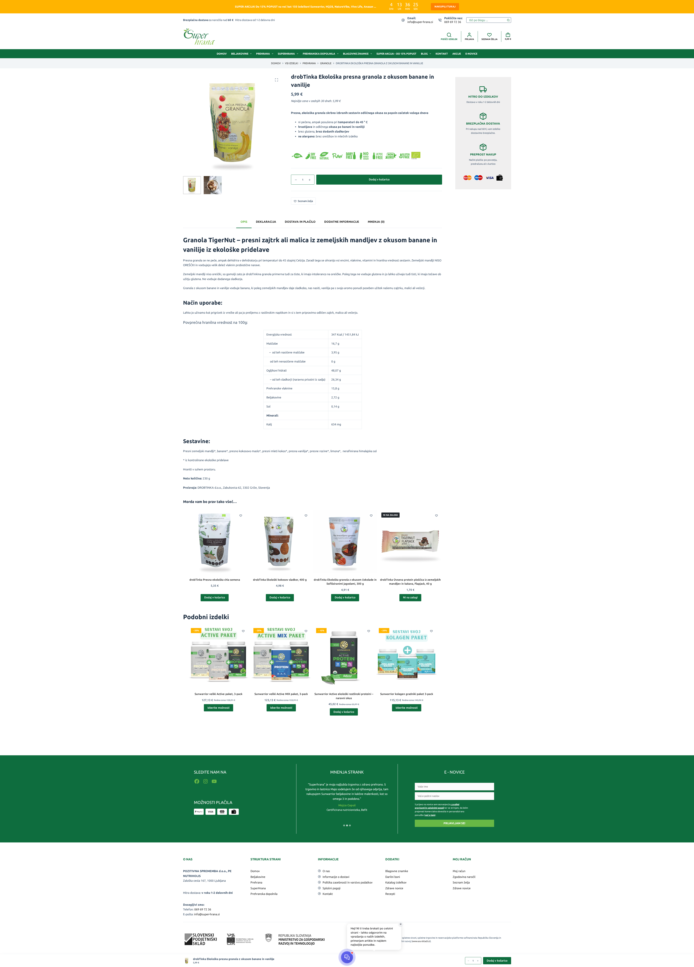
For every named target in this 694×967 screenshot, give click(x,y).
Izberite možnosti (218, 707)
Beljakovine (239, 53)
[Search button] (508, 20)
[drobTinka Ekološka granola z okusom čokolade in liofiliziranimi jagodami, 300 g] (345, 541)
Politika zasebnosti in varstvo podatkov (347, 882)
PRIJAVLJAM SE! (454, 823)
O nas (326, 871)
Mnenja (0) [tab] (376, 221)
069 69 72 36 (452, 22)
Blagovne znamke (356, 53)
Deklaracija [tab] (266, 221)
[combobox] (486, 20)
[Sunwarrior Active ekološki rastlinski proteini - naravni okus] (343, 655)
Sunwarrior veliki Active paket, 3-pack (218, 693)
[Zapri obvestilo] (401, 924)
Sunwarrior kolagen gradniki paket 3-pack (406, 693)
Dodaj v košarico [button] (214, 597)
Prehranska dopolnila (319, 53)
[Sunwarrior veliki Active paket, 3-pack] (218, 655)
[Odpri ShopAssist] (347, 957)
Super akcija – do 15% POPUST (396, 53)
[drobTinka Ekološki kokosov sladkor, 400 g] (280, 541)
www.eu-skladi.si (421, 941)
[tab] (344, 825)
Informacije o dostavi (336, 876)
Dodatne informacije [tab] (341, 221)
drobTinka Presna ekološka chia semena (214, 579)
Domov (222, 53)
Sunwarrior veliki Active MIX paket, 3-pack (281, 693)
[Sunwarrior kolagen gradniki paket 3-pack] (406, 655)
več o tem (430, 815)
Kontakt (442, 53)
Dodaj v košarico (379, 179)
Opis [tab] (244, 221)
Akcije (456, 53)
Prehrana (263, 53)
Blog (424, 53)
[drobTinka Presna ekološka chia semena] (215, 541)
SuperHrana (286, 53)
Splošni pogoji (331, 888)
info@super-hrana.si (420, 22)
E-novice (471, 53)
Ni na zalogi (410, 597)
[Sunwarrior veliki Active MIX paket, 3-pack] (281, 655)
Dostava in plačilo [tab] (300, 221)
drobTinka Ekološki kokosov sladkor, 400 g (280, 579)
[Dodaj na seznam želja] (241, 515)
